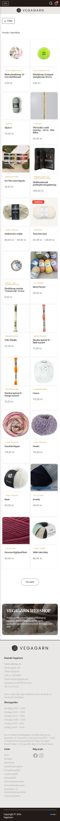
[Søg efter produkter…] (51, 3)
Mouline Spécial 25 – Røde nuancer (42, 341)
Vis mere (30, 582)
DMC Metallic (11, 340)
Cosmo (36, 393)
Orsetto (36, 446)
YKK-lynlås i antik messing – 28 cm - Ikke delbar (43, 130)
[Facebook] (35, 756)
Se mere (16, 53)
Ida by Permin (39, 287)
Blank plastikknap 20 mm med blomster (14, 75)
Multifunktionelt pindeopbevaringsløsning (44, 183)
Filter (10, 20)
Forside (5, 32)
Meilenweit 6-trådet (13, 234)
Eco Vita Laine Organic (15, 180)
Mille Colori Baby (40, 552)
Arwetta (36, 499)
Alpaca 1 (8, 127)
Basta (7, 499)
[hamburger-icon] (5, 3)
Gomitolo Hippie (12, 446)
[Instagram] (41, 756)
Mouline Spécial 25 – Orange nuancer (14, 394)
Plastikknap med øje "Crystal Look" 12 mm (14, 289)
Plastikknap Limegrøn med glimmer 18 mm (43, 75)
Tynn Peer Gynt (40, 234)
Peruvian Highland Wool (16, 552)
